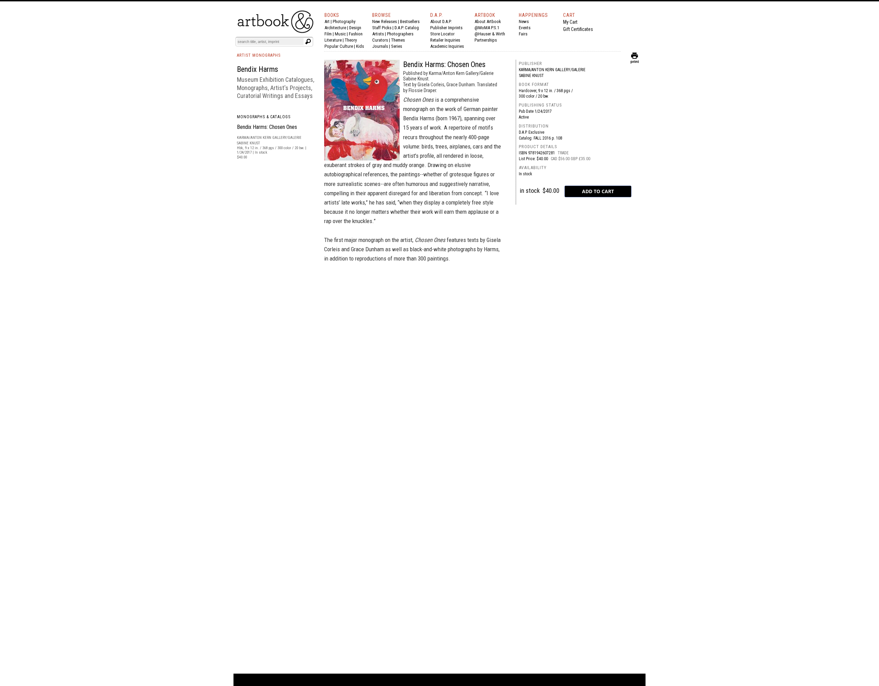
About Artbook (488, 21)
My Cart (570, 22)
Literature (333, 40)
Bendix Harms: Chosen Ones (267, 127)
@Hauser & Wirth (490, 33)
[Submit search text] (308, 41)
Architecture (335, 27)
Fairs (523, 33)
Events (524, 27)
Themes (398, 40)
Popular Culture (338, 46)
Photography (344, 21)
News (524, 21)
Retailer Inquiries (445, 40)
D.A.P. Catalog (407, 27)
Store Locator (442, 33)
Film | (329, 33)
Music (340, 33)
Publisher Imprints (446, 27)
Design (355, 27)
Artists (378, 33)
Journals (380, 46)
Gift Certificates (578, 29)
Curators (380, 40)
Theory (351, 40)
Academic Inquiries (447, 46)
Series (396, 46)
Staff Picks (381, 27)
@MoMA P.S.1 (487, 27)
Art (327, 21)
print (634, 60)
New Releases (384, 21)
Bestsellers (410, 21)
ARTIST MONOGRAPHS (259, 55)
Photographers (400, 33)
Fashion (356, 33)
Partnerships (486, 40)
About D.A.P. (441, 21)
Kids (360, 46)
